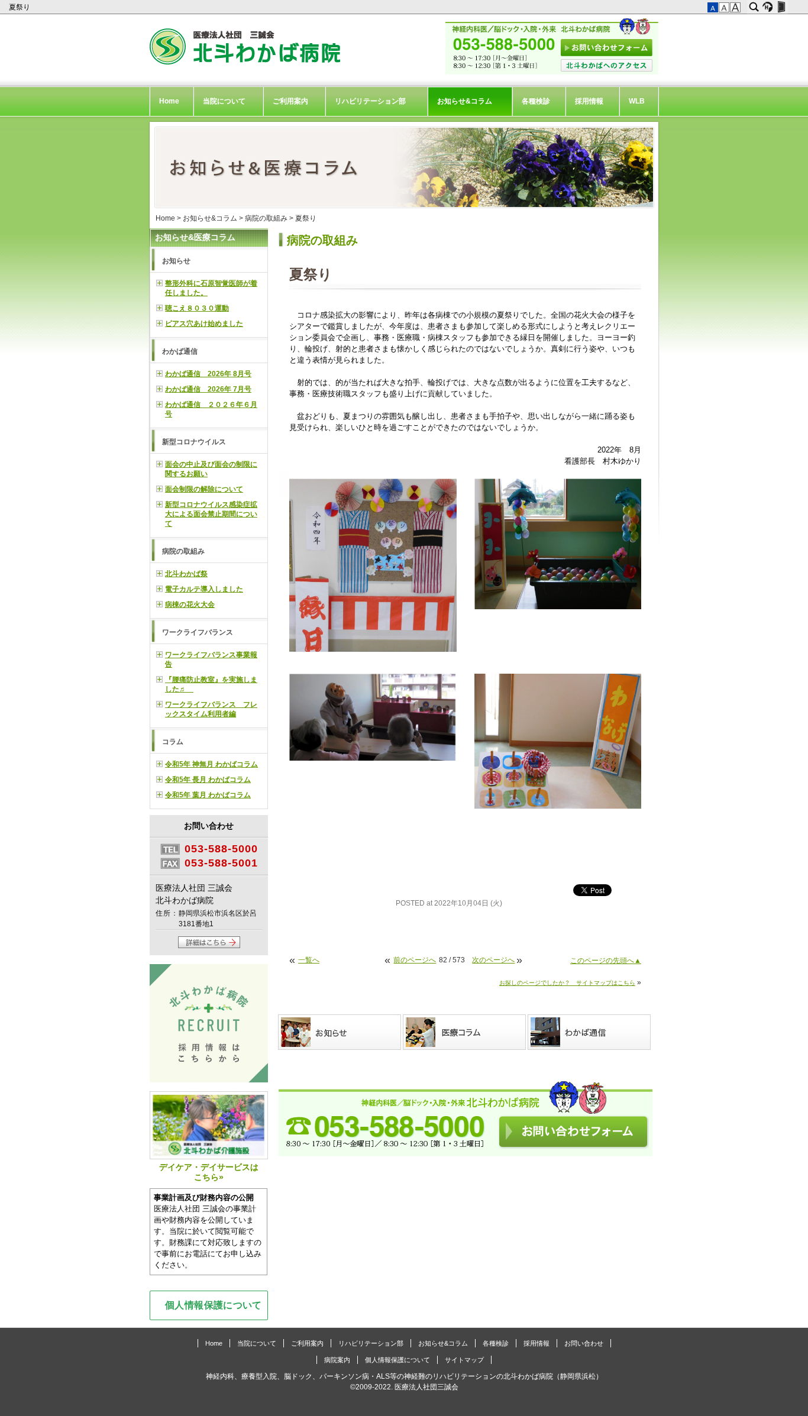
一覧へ (308, 960)
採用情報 (589, 101)
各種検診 (536, 101)
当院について (224, 101)
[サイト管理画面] (781, 7)
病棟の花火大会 (190, 604)
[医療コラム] (465, 1032)
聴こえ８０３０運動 (197, 308)
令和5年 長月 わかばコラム (208, 779)
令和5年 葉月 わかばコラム (208, 795)
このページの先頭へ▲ (605, 960)
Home (169, 101)
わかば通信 (180, 351)
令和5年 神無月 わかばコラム (211, 764)
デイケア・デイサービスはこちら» (208, 1172)
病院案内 (337, 1359)
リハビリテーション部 (370, 101)
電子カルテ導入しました (204, 589)
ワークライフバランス (197, 632)
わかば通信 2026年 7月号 (208, 389)
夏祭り (20, 7)
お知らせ (176, 261)
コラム (172, 742)
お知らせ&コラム (464, 101)
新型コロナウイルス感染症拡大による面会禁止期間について (211, 514)
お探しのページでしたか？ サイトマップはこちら (567, 982)
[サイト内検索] (754, 7)
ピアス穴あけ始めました (204, 323)
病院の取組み (266, 218)
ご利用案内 (290, 101)
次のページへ (493, 960)
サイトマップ (464, 1359)
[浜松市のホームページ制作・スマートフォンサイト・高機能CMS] (767, 7)
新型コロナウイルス (194, 442)
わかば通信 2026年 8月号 (208, 374)
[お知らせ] (340, 1032)
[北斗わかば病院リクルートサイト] (209, 1024)
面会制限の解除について (204, 489)
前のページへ (414, 960)
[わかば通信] (590, 1032)
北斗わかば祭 (186, 574)
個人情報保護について (213, 1305)
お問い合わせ (583, 1343)
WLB (637, 101)
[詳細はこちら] (209, 946)
